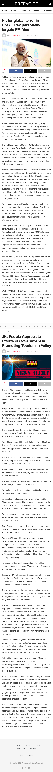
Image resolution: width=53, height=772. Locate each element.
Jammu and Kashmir (30, 10)
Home (4, 10)
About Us (10, 746)
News (13, 10)
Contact (19, 746)
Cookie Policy (39, 746)
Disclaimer (32, 748)
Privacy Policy (21, 748)
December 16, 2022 (32, 35)
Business (48, 10)
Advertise (28, 746)
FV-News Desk (14, 35)
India (15, 16)
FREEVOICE (26, 4)
